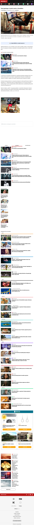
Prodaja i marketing (17, 513)
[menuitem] (31, 1)
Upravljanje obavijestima (17, 520)
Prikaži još (8, 489)
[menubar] (31, 1)
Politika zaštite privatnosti (17, 516)
